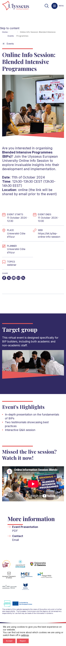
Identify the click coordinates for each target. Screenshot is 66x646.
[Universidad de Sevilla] (9, 565)
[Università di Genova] (40, 565)
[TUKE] (11, 577)
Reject (23, 641)
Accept (9, 641)
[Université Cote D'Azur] (23, 565)
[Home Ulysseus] (15, 6)
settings (25, 635)
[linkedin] (14, 277)
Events (11, 36)
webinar (11, 264)
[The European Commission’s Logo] (20, 606)
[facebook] (4, 277)
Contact (17, 536)
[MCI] (29, 577)
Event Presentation (25, 527)
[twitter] (9, 277)
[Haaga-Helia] (47, 577)
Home (5, 32)
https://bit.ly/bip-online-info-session (49, 235)
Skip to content (9, 28)
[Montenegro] (28, 588)
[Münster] (12, 588)
